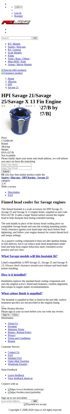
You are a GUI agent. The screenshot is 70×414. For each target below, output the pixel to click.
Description (14, 192)
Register (18, 16)
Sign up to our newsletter (14, 397)
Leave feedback (16, 375)
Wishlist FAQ (15, 358)
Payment (12, 326)
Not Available (8, 155)
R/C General (14, 49)
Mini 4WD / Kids (17, 61)
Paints (11, 55)
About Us (13, 323)
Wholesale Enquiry (18, 364)
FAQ (10, 195)
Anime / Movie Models (20, 64)
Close (15, 315)
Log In (17, 13)
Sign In (6, 315)
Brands (11, 341)
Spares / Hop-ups (17, 46)
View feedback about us (20, 378)
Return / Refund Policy (20, 332)
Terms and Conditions (19, 338)
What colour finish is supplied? (22, 293)
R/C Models (14, 43)
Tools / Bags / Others (18, 58)
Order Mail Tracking (18, 361)
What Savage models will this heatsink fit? (29, 256)
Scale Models (15, 52)
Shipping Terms (16, 329)
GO (35, 38)
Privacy (12, 335)
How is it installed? (14, 274)
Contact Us (13, 352)
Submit (6, 171)
